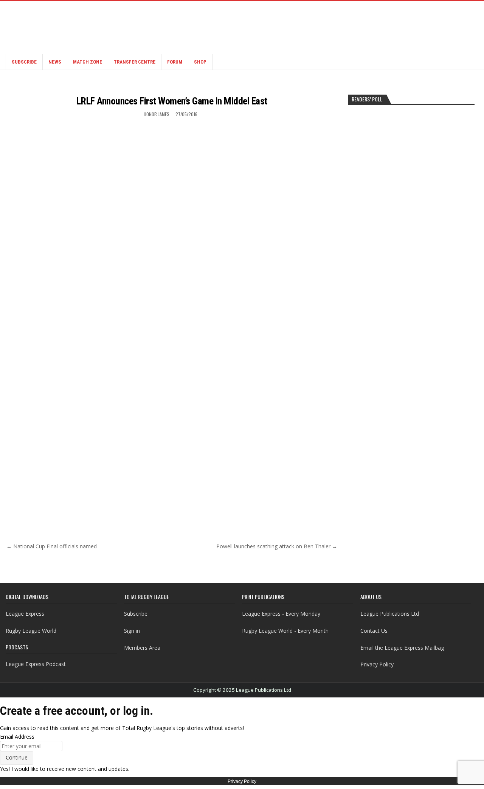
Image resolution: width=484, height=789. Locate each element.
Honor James (156, 114)
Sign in (132, 630)
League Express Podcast (36, 664)
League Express (25, 613)
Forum (174, 62)
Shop (200, 62)
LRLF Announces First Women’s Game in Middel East (171, 101)
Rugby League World (31, 630)
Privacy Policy (377, 664)
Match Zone (87, 62)
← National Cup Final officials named (51, 546)
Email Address (17, 736)
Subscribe (24, 62)
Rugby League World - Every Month (285, 630)
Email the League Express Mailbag (402, 647)
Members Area (142, 647)
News (54, 62)
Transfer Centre (134, 62)
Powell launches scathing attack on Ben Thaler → (276, 546)
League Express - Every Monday (281, 613)
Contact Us (374, 630)
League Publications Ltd (389, 613)
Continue (17, 757)
